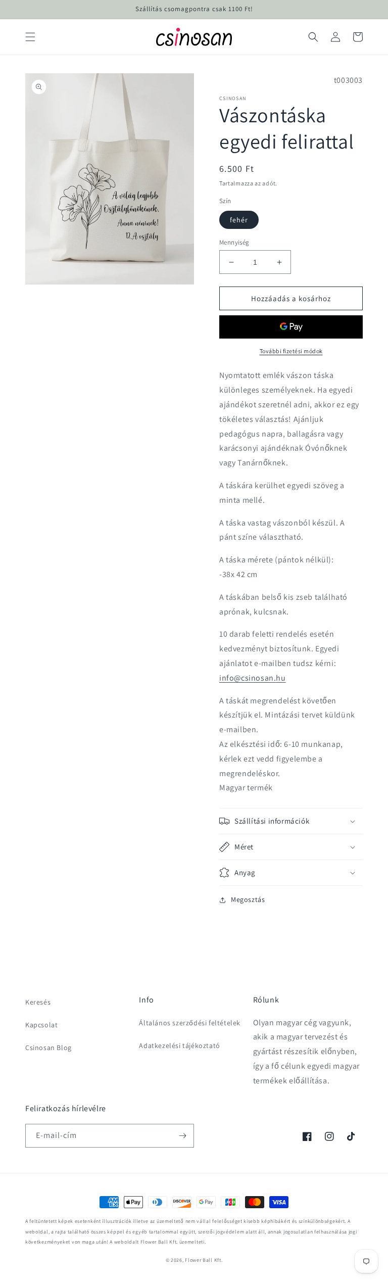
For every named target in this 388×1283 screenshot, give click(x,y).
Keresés (38, 1002)
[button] (30, 37)
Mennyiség (234, 242)
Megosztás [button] (248, 899)
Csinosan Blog (48, 1047)
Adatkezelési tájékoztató (179, 1045)
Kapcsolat (41, 1024)
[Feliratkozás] (182, 1136)
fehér (239, 219)
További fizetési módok (291, 351)
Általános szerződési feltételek (189, 1022)
